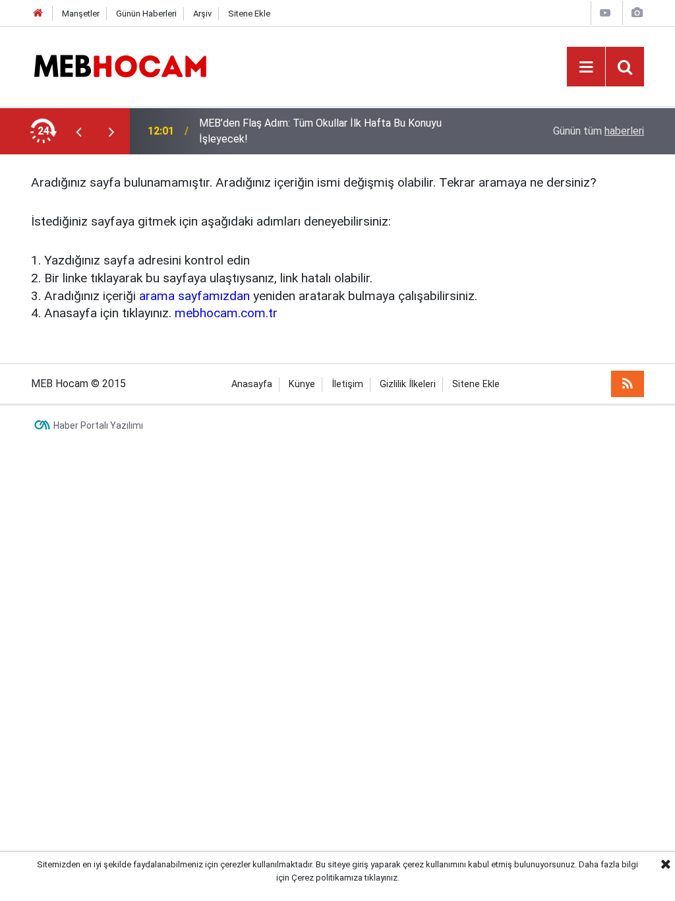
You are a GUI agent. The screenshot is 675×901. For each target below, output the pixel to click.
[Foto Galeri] (637, 13)
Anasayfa (251, 384)
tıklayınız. (382, 878)
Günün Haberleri (146, 13)
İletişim (347, 384)
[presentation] (78, 131)
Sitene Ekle (249, 13)
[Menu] (586, 67)
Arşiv (202, 13)
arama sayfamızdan (194, 295)
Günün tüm (598, 131)
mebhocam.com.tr (226, 313)
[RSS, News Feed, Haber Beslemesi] (627, 384)
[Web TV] (605, 13)
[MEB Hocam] (120, 65)
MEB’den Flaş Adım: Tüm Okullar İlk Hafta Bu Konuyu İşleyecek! (320, 131)
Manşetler (81, 13)
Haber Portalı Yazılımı (98, 425)
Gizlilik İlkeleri (408, 384)
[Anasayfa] (38, 13)
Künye (302, 384)
